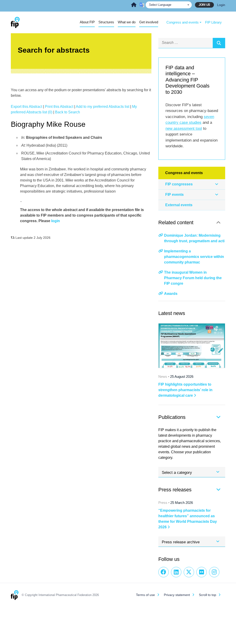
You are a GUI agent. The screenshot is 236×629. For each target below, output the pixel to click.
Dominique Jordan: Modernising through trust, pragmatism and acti (194, 238)
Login (221, 4)
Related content (175, 222)
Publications (172, 417)
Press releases (175, 490)
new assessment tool (183, 128)
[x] (189, 572)
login (55, 221)
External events (178, 205)
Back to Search (67, 112)
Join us (204, 4)
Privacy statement (177, 595)
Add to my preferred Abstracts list (102, 107)
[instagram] (214, 572)
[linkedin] (176, 572)
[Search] (219, 43)
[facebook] (163, 572)
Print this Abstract (59, 107)
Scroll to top (207, 595)
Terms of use (145, 595)
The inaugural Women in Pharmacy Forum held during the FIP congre (193, 277)
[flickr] (201, 572)
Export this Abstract (26, 107)
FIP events (174, 195)
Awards (170, 294)
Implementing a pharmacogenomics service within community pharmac (194, 256)
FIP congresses (179, 184)
